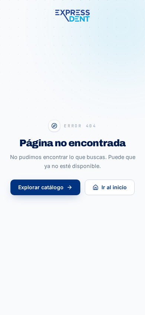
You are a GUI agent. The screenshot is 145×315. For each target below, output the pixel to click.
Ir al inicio (114, 187)
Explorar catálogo (41, 187)
